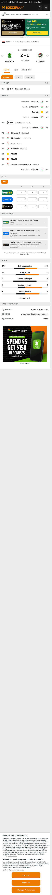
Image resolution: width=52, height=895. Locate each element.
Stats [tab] (18, 77)
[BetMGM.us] (7, 206)
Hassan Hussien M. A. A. (21, 164)
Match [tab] (7, 70)
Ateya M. (35, 164)
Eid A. (13, 143)
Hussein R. (25, 102)
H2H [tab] (16, 70)
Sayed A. (35, 169)
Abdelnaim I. (16, 138)
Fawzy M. (35, 102)
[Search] (40, 7)
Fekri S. (25, 107)
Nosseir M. (26, 128)
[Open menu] (45, 7)
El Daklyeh (40, 61)
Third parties (12, 856)
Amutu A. (23, 149)
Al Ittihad (9, 61)
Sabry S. (35, 128)
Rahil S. (27, 122)
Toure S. (26, 117)
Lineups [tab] (29, 77)
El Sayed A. (25, 169)
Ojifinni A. (35, 117)
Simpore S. (15, 133)
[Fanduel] (7, 199)
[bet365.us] (7, 192)
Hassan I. (25, 133)
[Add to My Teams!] (2, 55)
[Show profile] (9, 55)
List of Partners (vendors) (13, 870)
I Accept (26, 875)
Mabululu (15, 149)
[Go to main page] (14, 7)
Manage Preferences (26, 890)
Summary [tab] (7, 77)
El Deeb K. (27, 138)
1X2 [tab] (4, 182)
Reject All (26, 883)
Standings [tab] (26, 70)
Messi (26, 89)
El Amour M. (34, 107)
